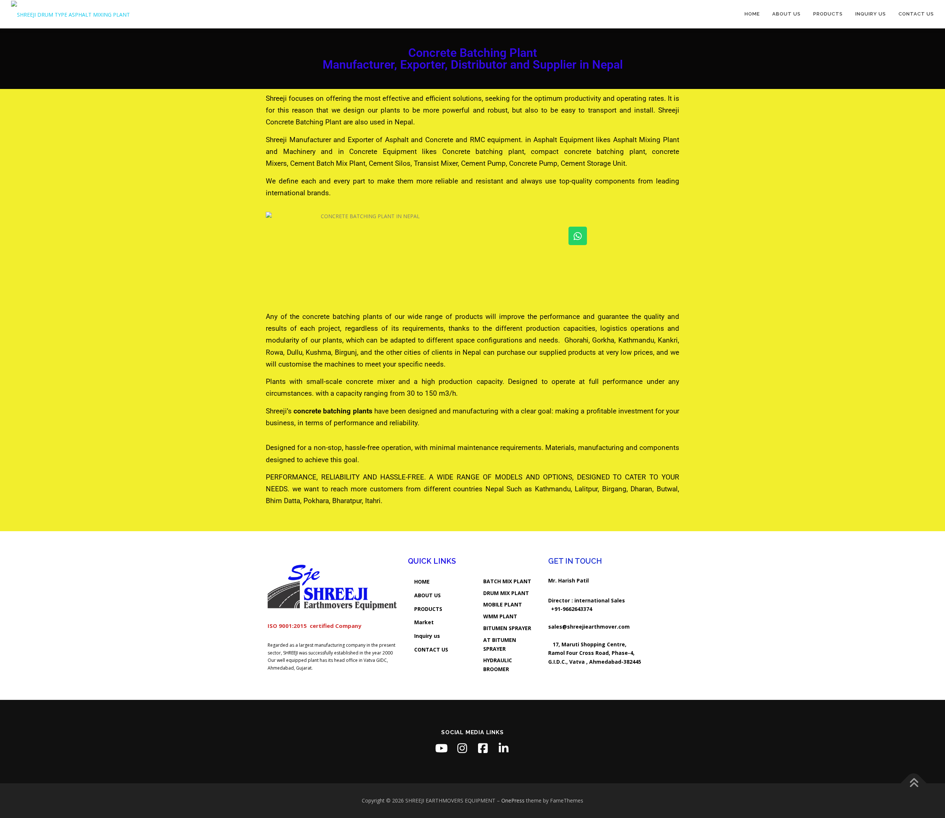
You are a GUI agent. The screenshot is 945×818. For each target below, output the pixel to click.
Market (424, 622)
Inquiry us (870, 14)
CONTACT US (431, 649)
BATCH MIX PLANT (507, 581)
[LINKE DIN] (503, 748)
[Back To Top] (914, 783)
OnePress (513, 800)
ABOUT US (427, 595)
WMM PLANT (500, 616)
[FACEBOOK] (482, 748)
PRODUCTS (428, 608)
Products (828, 14)
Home (752, 14)
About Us (786, 14)
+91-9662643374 (571, 608)
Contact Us (916, 14)
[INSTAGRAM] (462, 748)
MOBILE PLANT (502, 604)
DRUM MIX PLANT (506, 593)
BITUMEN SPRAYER (507, 628)
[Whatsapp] (577, 236)
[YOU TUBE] (441, 748)
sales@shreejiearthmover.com (589, 626)
